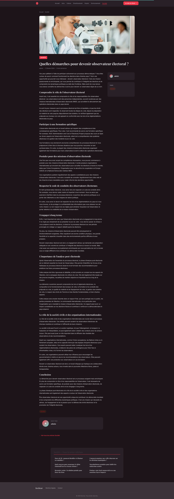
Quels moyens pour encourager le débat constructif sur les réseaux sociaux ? (67, 465)
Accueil (57, 3)
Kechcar (39, 488)
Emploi (87, 3)
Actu (63, 3)
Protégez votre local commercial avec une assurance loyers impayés (103, 471)
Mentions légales (51, 488)
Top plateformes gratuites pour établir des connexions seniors (103, 465)
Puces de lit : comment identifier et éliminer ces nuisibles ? (69, 459)
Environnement (95, 3)
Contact (60, 488)
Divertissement (77, 3)
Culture (69, 3)
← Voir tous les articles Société (49, 435)
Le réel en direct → (131, 3)
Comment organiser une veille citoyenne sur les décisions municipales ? (104, 459)
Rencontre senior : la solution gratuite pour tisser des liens (68, 471)
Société (104, 3)
